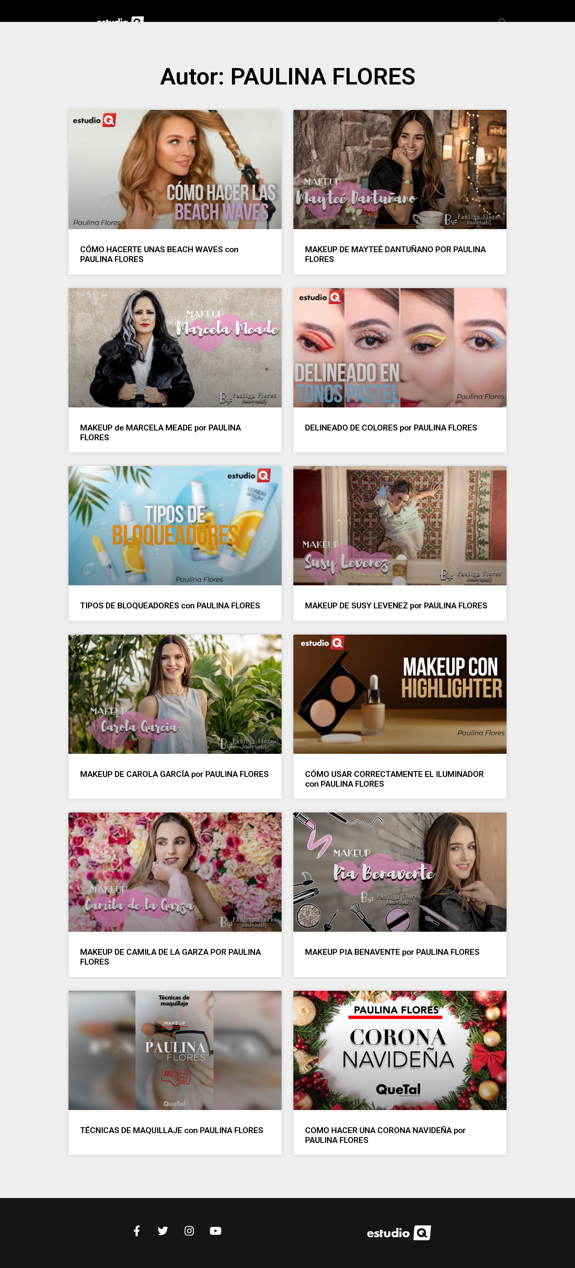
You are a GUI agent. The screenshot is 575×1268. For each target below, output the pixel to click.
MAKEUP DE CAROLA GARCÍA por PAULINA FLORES (174, 774)
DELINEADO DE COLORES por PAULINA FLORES (391, 427)
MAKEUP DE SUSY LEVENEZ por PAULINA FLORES (396, 605)
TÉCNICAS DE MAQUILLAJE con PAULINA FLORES (171, 1130)
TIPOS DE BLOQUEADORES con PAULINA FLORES (170, 605)
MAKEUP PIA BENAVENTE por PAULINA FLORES (392, 952)
